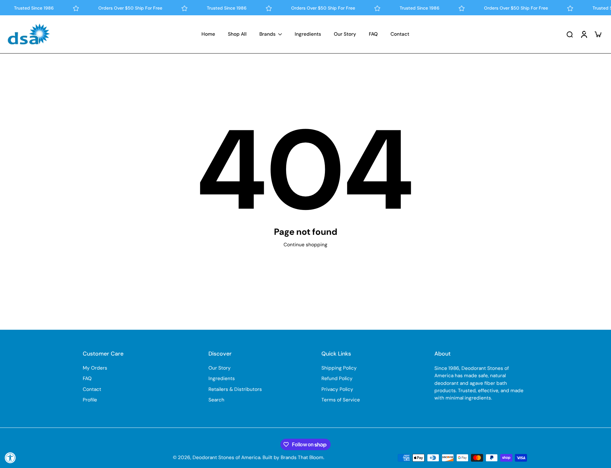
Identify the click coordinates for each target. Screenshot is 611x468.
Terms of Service (340, 400)
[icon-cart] (598, 34)
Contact (92, 389)
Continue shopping (305, 244)
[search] (570, 34)
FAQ (87, 378)
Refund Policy (337, 378)
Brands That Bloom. (302, 457)
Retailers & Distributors (235, 389)
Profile (90, 400)
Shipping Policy (339, 368)
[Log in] (584, 34)
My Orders (95, 368)
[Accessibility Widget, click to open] (10, 457)
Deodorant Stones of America (226, 457)
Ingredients (221, 378)
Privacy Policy (337, 389)
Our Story (219, 368)
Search (216, 400)
